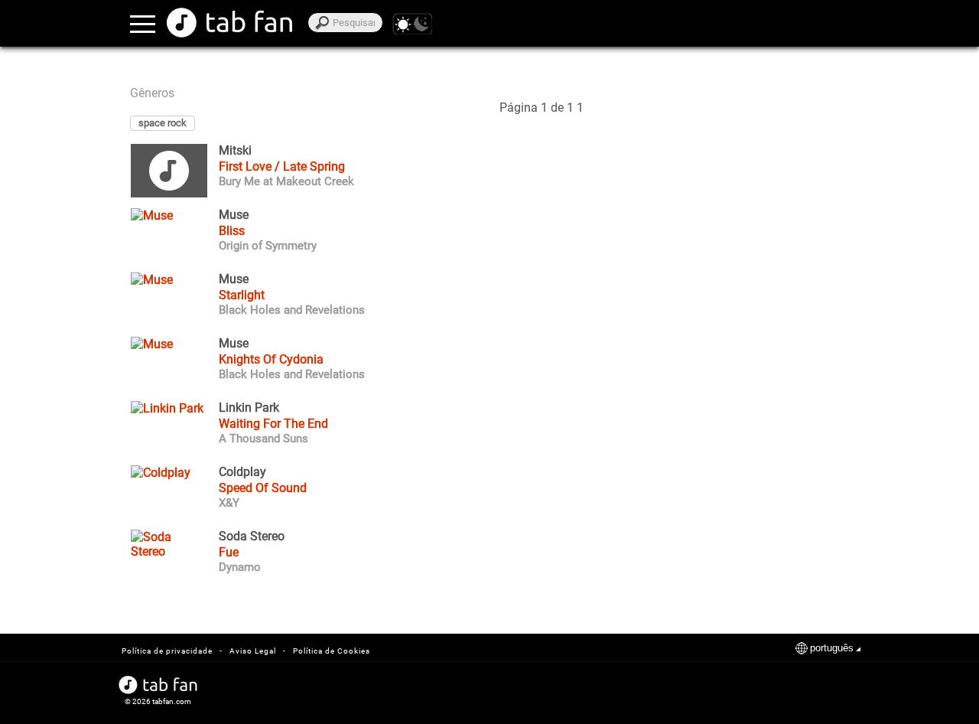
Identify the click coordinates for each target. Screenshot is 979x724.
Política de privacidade (167, 651)
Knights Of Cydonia (271, 359)
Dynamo (240, 567)
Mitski (235, 151)
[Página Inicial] (229, 23)
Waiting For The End (273, 423)
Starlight (242, 295)
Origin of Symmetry (268, 246)
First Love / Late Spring (282, 166)
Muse (234, 215)
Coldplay (242, 472)
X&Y (229, 503)
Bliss (232, 230)
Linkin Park (249, 408)
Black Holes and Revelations (292, 310)
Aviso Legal (252, 651)
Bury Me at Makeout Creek (286, 181)
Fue (229, 552)
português (832, 648)
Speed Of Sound (263, 488)
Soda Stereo (252, 536)
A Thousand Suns (263, 438)
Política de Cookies (331, 651)
